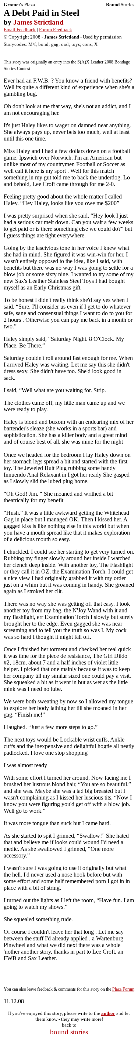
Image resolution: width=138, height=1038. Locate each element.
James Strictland (38, 22)
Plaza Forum (123, 989)
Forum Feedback (55, 29)
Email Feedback (20, 29)
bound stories (69, 1032)
